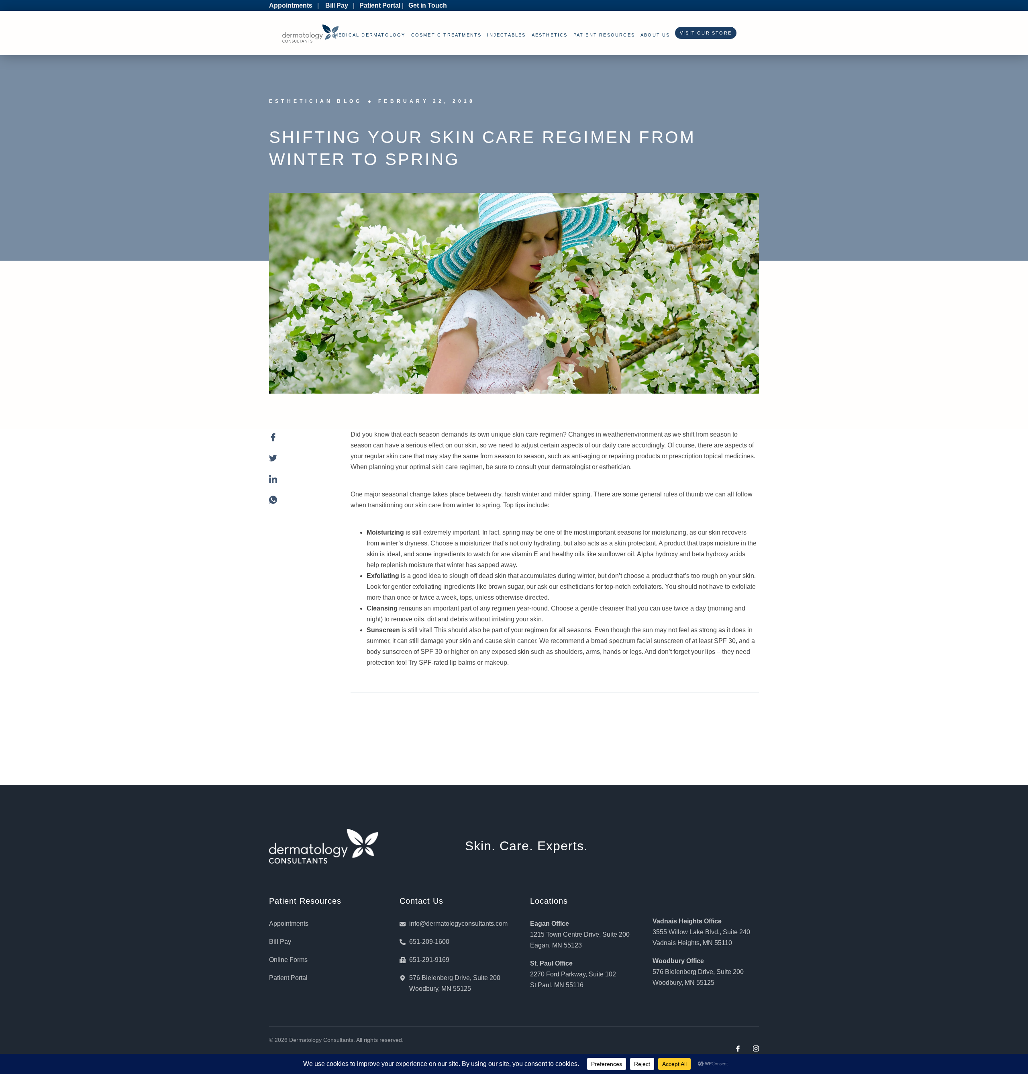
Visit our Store (704, 33)
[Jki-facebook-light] (738, 1048)
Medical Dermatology (370, 35)
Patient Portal (379, 5)
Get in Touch (427, 5)
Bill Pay (336, 5)
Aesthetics (550, 35)
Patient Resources (604, 35)
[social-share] (302, 441)
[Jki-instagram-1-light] (756, 1048)
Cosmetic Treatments (446, 35)
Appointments (290, 5)
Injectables (506, 35)
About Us (655, 35)
